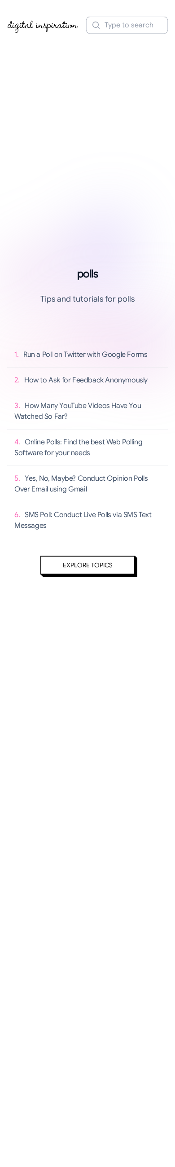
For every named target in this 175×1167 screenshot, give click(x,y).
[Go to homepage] (43, 25)
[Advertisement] (87, 131)
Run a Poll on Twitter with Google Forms (85, 354)
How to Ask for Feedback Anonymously (86, 380)
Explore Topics (88, 565)
